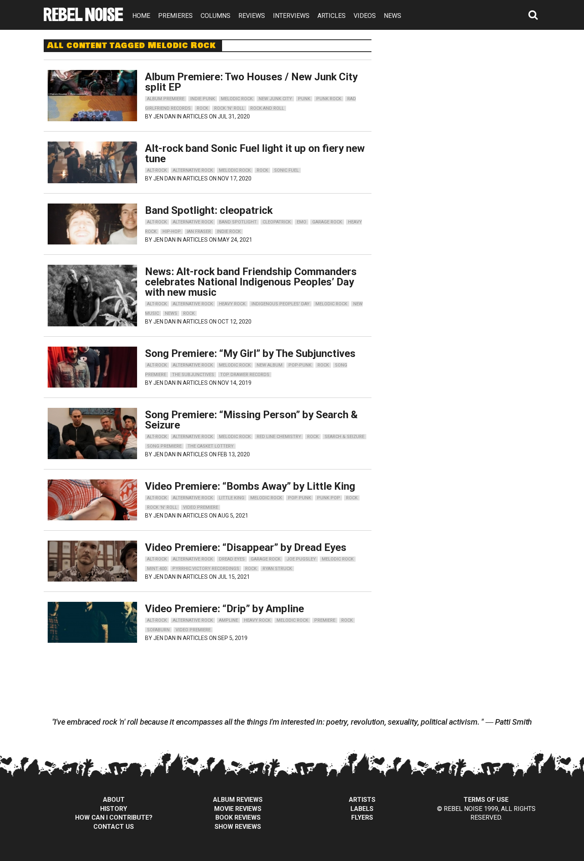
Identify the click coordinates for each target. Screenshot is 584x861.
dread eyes (232, 559)
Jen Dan (164, 116)
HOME (141, 15)
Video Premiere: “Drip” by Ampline (224, 609)
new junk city (275, 98)
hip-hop (171, 231)
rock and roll (267, 108)
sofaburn (158, 629)
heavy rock (232, 303)
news (171, 313)
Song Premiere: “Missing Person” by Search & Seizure (251, 420)
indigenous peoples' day (280, 303)
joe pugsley (301, 559)
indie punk (202, 98)
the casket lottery (211, 446)
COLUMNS (215, 15)
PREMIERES (175, 15)
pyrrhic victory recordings (205, 568)
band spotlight (238, 222)
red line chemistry (279, 436)
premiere (324, 620)
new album (269, 365)
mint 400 (156, 568)
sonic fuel (286, 170)
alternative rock (193, 170)
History (113, 809)
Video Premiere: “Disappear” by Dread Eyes (245, 547)
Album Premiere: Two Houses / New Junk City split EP (251, 82)
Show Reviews (238, 826)
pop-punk (299, 365)
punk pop (328, 497)
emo (301, 222)
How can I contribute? (114, 817)
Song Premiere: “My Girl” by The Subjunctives (250, 353)
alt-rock (157, 170)
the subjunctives (193, 374)
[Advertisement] (466, 89)
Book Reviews (238, 817)
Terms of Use (486, 799)
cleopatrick (277, 222)
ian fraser (199, 231)
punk (304, 98)
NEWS (392, 15)
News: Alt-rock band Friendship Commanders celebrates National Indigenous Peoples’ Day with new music (251, 282)
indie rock (229, 231)
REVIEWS (251, 15)
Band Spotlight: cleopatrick (209, 210)
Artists (362, 799)
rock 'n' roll (229, 108)
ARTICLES (331, 15)
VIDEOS (365, 15)
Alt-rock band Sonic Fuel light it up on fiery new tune (255, 153)
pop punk (299, 497)
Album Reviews (238, 799)
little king (231, 497)
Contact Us (113, 826)
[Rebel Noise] (83, 18)
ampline (228, 620)
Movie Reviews (237, 809)
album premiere (165, 98)
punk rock (328, 98)
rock (202, 108)
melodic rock (237, 98)
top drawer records (244, 374)
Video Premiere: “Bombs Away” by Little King (250, 486)
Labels (361, 809)
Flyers (362, 817)
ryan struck (277, 568)
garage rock (327, 222)
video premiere (200, 507)
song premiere (164, 446)
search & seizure (344, 436)
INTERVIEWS (291, 15)
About (114, 799)
